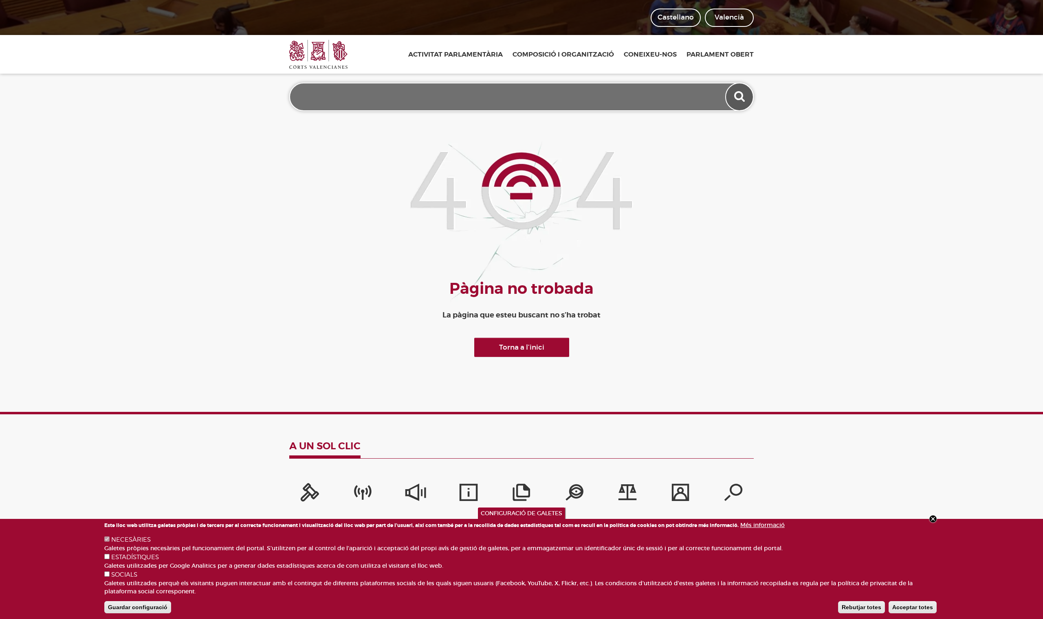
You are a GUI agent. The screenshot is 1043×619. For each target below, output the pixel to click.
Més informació (762, 525)
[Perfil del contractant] (680, 494)
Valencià (729, 17)
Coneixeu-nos (650, 54)
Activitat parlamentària (455, 54)
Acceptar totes (912, 607)
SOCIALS (124, 574)
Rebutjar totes (861, 607)
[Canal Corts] (362, 494)
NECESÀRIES (131, 539)
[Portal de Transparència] (574, 494)
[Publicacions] (521, 494)
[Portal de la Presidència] (309, 494)
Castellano (676, 17)
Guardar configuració (137, 607)
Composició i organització (563, 54)
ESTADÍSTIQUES (135, 557)
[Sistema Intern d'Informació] (415, 494)
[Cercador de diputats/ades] (733, 494)
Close (933, 519)
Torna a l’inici (521, 347)
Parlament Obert (720, 54)
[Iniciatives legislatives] (627, 494)
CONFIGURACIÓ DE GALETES (521, 513)
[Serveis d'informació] (468, 494)
